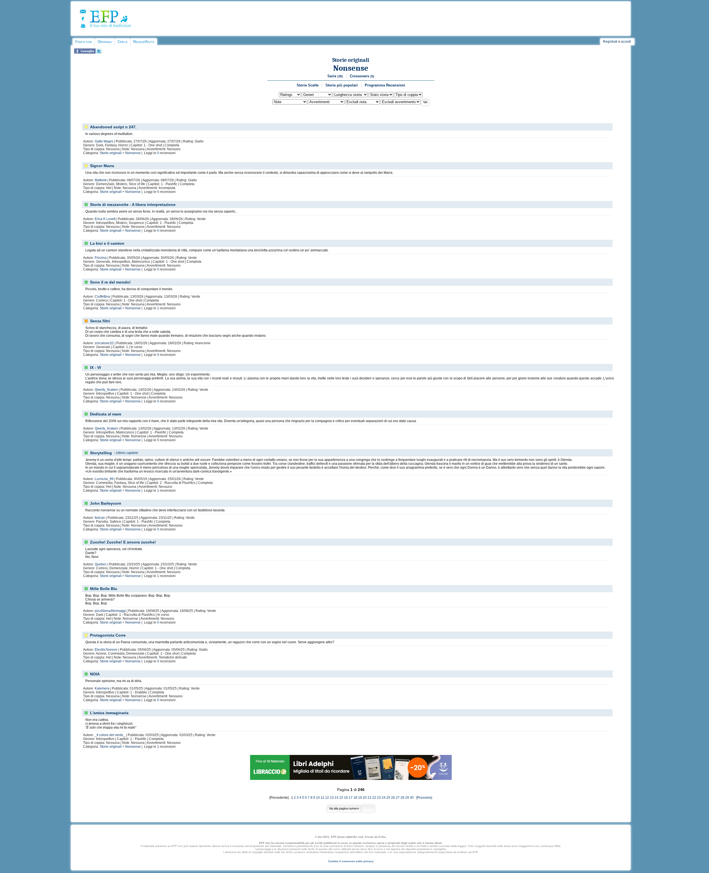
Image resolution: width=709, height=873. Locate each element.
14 (336, 798)
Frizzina (101, 258)
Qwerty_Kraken (106, 390)
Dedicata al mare (105, 414)
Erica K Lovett (105, 219)
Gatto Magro (104, 141)
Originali (105, 42)
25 (388, 798)
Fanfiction (83, 42)
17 (351, 798)
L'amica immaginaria (109, 713)
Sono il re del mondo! (110, 282)
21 (369, 798)
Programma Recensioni (385, 85)
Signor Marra (102, 166)
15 (341, 798)
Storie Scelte (307, 85)
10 (318, 798)
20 (365, 798)
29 (407, 798)
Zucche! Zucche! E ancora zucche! (123, 542)
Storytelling (101, 453)
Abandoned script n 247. (113, 127)
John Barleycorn (105, 503)
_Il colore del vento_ (110, 735)
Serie (335, 76)
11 (322, 798)
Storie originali (350, 60)
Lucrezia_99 (104, 479)
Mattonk (101, 180)
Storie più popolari (341, 85)
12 (327, 798)
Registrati (610, 42)
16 (346, 798)
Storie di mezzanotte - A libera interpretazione (133, 204)
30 (412, 798)
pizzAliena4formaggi (110, 611)
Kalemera (102, 688)
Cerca (122, 42)
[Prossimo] (423, 798)
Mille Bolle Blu (103, 588)
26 (393, 798)
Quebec (101, 564)
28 (402, 798)
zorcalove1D (104, 343)
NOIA (95, 674)
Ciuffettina (102, 296)
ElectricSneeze (106, 650)
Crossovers (362, 76)
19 (360, 798)
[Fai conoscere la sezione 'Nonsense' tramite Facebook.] (85, 52)
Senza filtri (100, 321)
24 (384, 798)
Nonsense (350, 68)
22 (374, 798)
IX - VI (95, 367)
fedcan (100, 518)
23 (379, 798)
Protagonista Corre (108, 635)
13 (332, 798)
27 (398, 798)
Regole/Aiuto (143, 42)
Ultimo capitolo (127, 453)
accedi (626, 42)
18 (355, 798)
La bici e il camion (107, 243)
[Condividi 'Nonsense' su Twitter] (98, 52)
